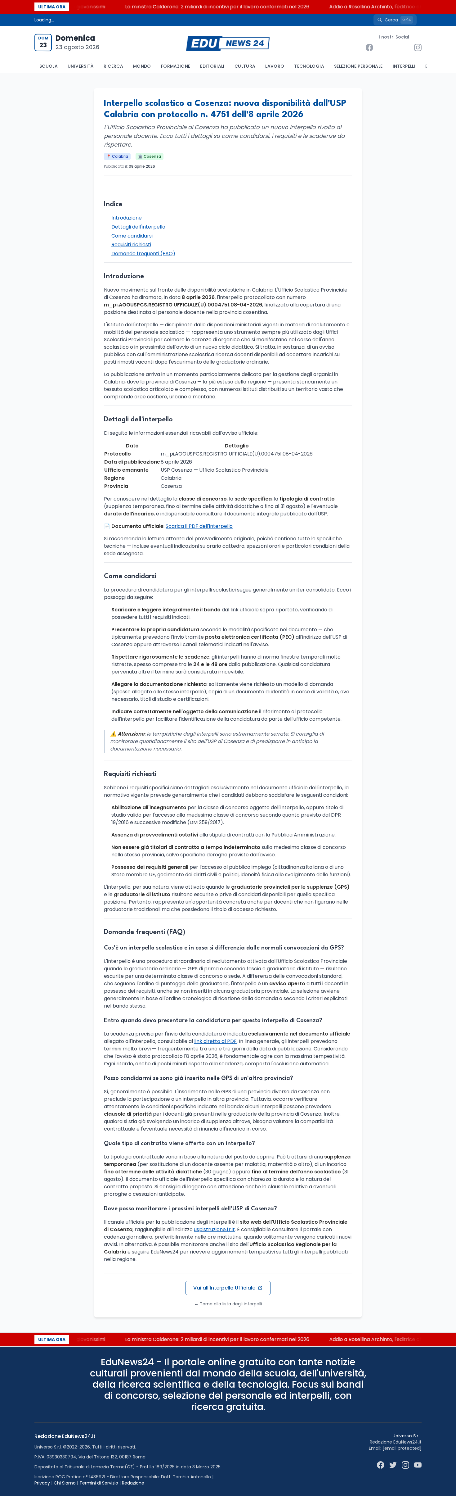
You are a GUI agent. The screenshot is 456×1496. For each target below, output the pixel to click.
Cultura (245, 66)
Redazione (133, 1483)
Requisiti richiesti (131, 244)
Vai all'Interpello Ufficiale (224, 1287)
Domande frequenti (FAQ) (143, 253)
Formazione (175, 66)
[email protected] (402, 1448)
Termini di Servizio (98, 1483)
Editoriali (212, 66)
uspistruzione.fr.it (214, 1229)
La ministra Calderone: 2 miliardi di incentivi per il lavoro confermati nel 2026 (200, 6)
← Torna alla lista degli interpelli (228, 1304)
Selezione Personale (358, 66)
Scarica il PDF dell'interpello (199, 526)
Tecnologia (309, 66)
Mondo (142, 66)
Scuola (48, 66)
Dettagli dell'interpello (138, 226)
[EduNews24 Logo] (228, 42)
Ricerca (113, 66)
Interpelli (404, 66)
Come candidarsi (132, 235)
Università (81, 66)
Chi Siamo (65, 1483)
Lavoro (274, 66)
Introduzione (126, 217)
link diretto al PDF (215, 1041)
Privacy (42, 1483)
